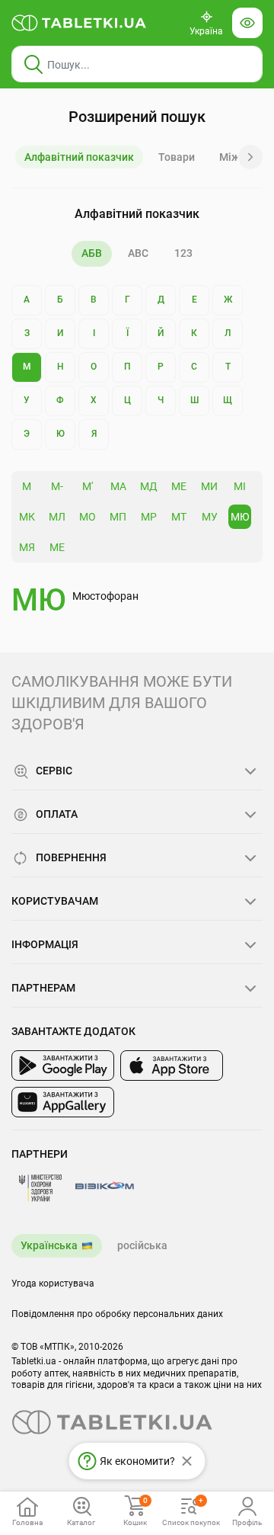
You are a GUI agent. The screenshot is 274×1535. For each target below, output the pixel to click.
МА (118, 486)
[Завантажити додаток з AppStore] (171, 1065)
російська (142, 1245)
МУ (210, 517)
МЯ (27, 547)
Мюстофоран (105, 596)
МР (149, 517)
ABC (138, 253)
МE (57, 547)
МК (27, 517)
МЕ (178, 486)
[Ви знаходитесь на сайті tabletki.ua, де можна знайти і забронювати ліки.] (79, 23)
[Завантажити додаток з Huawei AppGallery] (62, 1102)
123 (183, 253)
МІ (240, 486)
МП (118, 517)
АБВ (91, 253)
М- (57, 486)
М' (87, 486)
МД (149, 486)
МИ (209, 486)
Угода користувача (52, 1283)
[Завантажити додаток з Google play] (62, 1065)
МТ (178, 517)
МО (87, 517)
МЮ (240, 517)
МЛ (57, 517)
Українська (49, 1245)
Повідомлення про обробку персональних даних (117, 1314)
